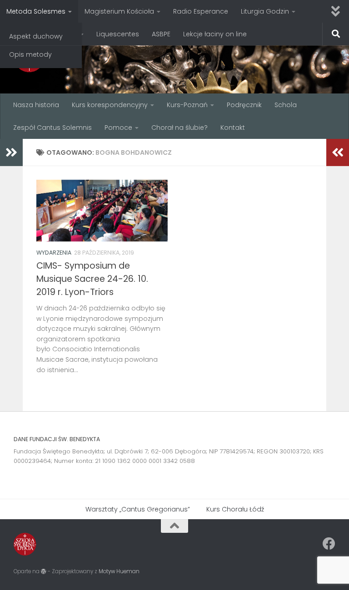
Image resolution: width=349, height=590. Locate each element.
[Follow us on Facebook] (329, 543)
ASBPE (161, 34)
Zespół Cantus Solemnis (52, 127)
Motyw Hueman (119, 571)
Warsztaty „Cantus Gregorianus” (137, 509)
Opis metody (30, 54)
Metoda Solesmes (35, 11)
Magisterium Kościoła (119, 11)
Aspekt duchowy (36, 36)
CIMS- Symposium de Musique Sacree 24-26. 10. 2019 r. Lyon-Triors (92, 279)
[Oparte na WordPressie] (43, 571)
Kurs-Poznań (187, 104)
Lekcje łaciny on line (215, 34)
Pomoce (118, 127)
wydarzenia (53, 252)
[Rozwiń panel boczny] (11, 152)
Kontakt (232, 127)
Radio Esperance (200, 11)
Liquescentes (117, 34)
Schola (285, 104)
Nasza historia (36, 104)
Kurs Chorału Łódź (235, 509)
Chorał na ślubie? (179, 127)
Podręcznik (244, 104)
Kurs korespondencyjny (110, 104)
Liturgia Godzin (265, 11)
